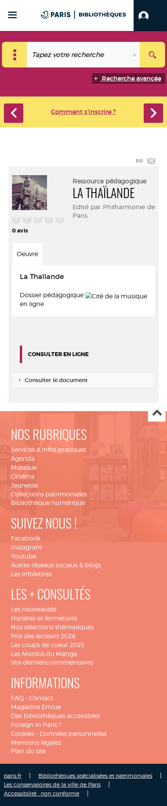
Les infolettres (31, 574)
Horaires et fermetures (44, 618)
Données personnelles (73, 733)
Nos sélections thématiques (52, 627)
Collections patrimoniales (49, 494)
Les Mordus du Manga (44, 654)
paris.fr (12, 775)
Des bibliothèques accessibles (55, 716)
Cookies (22, 733)
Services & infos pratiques (48, 449)
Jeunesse (24, 485)
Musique (24, 467)
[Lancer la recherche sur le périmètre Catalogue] (152, 54)
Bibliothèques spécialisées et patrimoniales (95, 775)
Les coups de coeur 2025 (47, 645)
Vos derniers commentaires (52, 662)
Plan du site (28, 751)
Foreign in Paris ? (36, 724)
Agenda (23, 458)
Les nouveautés (33, 609)
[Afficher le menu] (12, 15)
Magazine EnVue (36, 707)
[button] (150, 15)
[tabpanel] (83, 291)
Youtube (23, 556)
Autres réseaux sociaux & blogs (56, 565)
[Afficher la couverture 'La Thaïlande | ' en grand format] (29, 191)
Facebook (25, 538)
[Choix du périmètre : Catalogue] (14, 54)
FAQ (17, 698)
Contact (41, 698)
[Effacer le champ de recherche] (135, 54)
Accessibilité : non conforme (41, 793)
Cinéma (23, 476)
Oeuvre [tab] (27, 254)
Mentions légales (36, 742)
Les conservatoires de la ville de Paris (52, 784)
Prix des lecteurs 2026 (43, 636)
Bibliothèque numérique (48, 502)
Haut (156, 413)
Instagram (26, 547)
